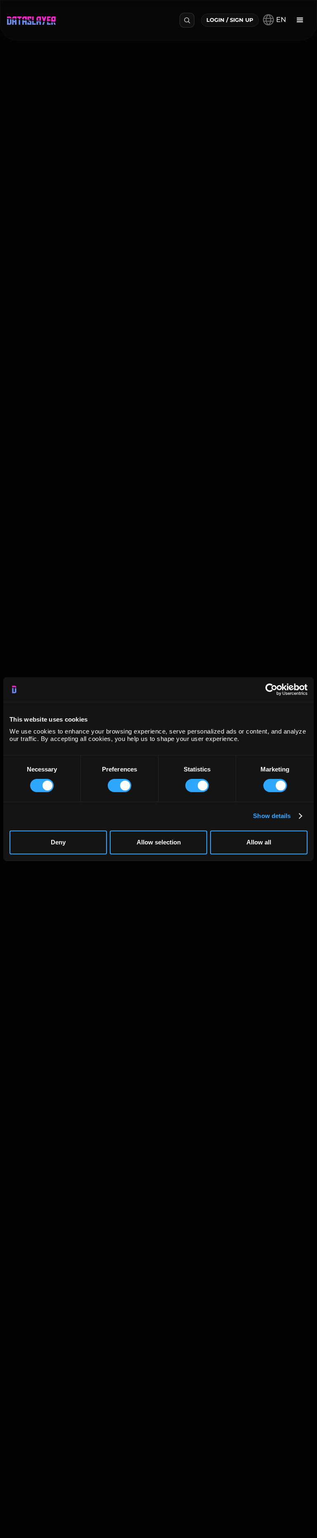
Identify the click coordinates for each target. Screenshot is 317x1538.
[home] (31, 20)
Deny (58, 842)
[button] (300, 20)
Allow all (258, 842)
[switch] (119, 785)
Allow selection (159, 842)
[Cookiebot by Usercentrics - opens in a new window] (271, 689)
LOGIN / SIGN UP (229, 20)
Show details (272, 815)
